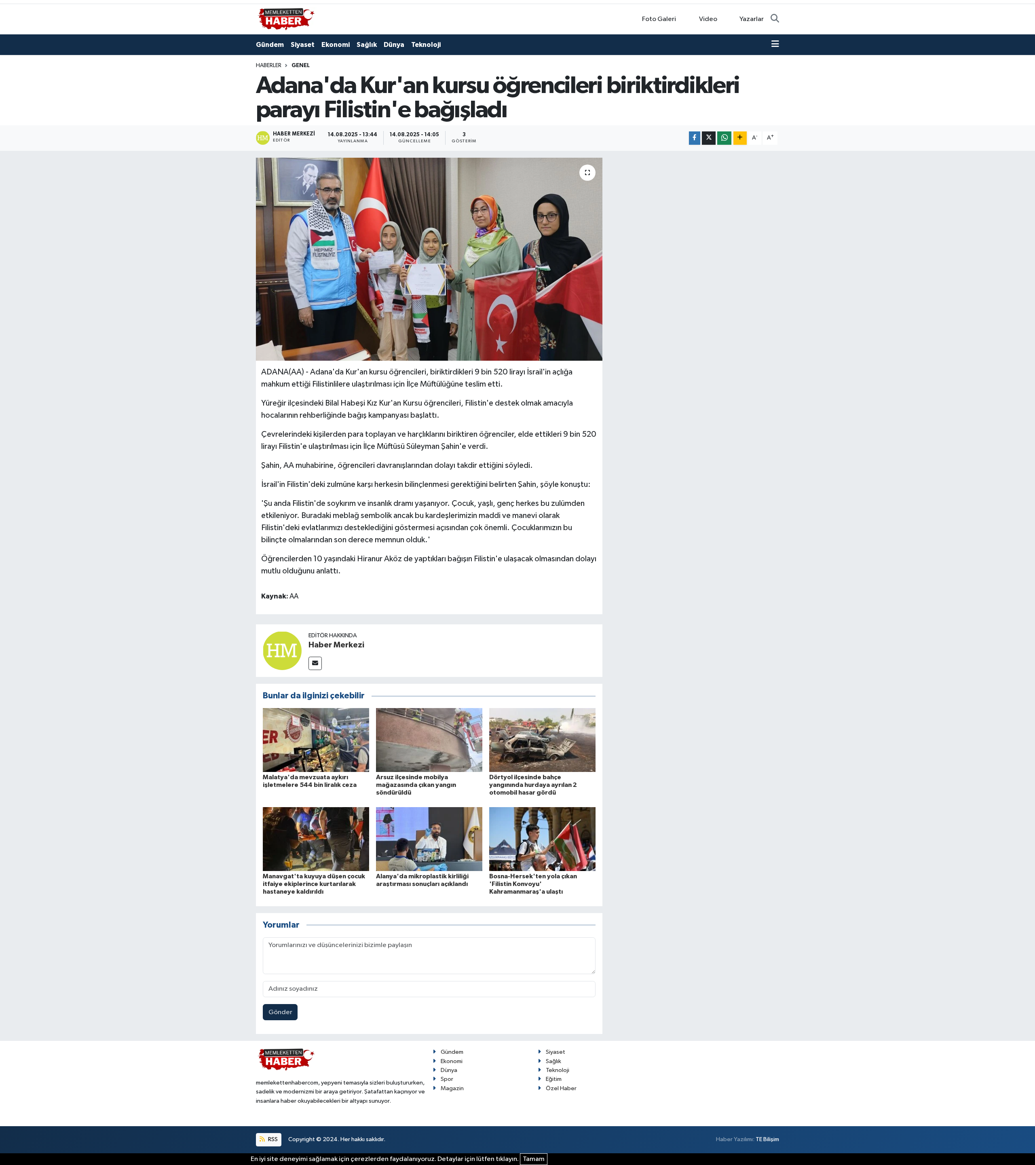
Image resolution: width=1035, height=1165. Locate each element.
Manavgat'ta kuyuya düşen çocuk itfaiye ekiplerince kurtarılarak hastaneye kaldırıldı (314, 884)
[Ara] (775, 19)
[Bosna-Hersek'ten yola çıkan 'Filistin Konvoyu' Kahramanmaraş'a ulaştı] (542, 838)
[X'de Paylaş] (709, 138)
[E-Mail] (315, 663)
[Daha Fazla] (740, 138)
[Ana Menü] (775, 45)
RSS (272, 1139)
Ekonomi (335, 44)
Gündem (270, 44)
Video (708, 19)
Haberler (268, 65)
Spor (447, 1079)
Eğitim (554, 1079)
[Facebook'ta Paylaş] (694, 138)
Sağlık (367, 44)
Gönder (280, 1012)
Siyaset (303, 44)
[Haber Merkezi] (282, 650)
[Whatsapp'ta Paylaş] (724, 138)
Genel (300, 65)
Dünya (394, 44)
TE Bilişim (767, 1139)
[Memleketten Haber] (286, 18)
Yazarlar (751, 19)
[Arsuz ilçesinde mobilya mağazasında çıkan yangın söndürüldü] (429, 739)
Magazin (452, 1088)
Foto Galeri (659, 19)
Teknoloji (426, 44)
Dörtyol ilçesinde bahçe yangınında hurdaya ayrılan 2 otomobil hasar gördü (533, 785)
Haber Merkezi (336, 645)
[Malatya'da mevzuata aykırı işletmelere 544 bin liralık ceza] (316, 739)
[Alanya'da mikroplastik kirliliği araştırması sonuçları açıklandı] (429, 838)
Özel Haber (561, 1088)
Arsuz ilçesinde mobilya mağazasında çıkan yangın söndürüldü (416, 785)
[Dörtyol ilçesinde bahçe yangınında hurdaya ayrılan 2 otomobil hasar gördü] (542, 739)
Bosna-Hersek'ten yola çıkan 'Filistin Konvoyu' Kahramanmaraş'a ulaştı (533, 884)
